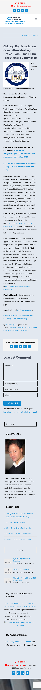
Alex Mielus (27, 668)
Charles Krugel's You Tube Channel (17, 642)
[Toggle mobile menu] (36, 19)
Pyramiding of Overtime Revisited (22, 560)
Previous (27, 35)
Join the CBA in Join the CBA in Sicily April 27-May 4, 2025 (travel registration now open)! (19, 166)
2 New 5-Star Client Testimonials (18, 539)
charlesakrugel (10, 325)
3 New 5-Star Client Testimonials (18, 528)
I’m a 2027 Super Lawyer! (15, 522)
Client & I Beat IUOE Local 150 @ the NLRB (24, 579)
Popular (20, 550)
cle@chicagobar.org (24, 310)
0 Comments (25, 330)
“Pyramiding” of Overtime (22, 569)
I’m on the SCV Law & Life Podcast (18, 533)
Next (34, 35)
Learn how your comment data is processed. (20, 412)
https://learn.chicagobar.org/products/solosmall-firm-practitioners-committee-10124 (19, 153)
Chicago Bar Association (16, 327)
